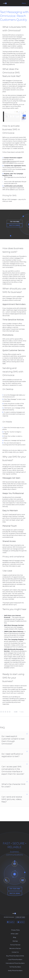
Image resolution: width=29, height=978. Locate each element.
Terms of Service (15, 945)
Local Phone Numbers (15, 959)
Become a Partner (15, 948)
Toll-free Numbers (15, 967)
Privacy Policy (15, 930)
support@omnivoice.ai (9, 161)
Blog (14, 937)
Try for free (14, 221)
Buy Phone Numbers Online (15, 956)
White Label (14, 933)
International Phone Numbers (15, 963)
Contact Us (15, 952)
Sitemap (15, 941)
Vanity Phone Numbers (15, 970)
